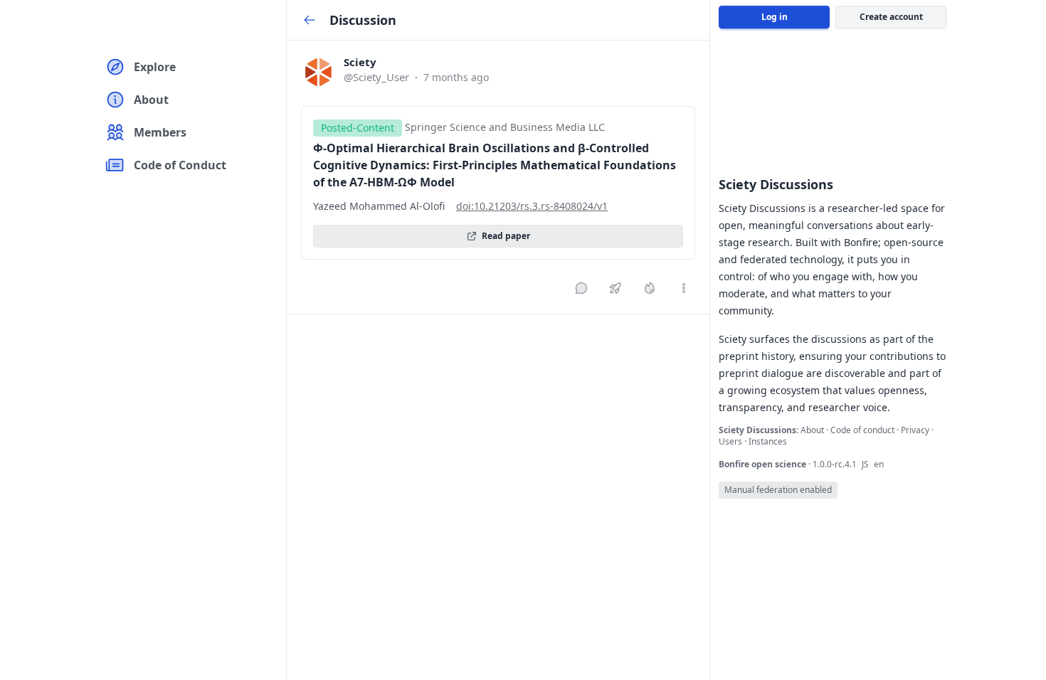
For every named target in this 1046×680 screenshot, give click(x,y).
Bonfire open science (763, 464)
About (813, 430)
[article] (498, 177)
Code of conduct (863, 430)
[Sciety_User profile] (318, 72)
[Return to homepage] (116, 25)
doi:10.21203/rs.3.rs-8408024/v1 (532, 206)
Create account (891, 17)
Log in (774, 17)
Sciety (360, 62)
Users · (734, 441)
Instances (768, 441)
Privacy (916, 430)
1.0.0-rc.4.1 (836, 464)
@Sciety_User (376, 77)
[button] (360, 62)
